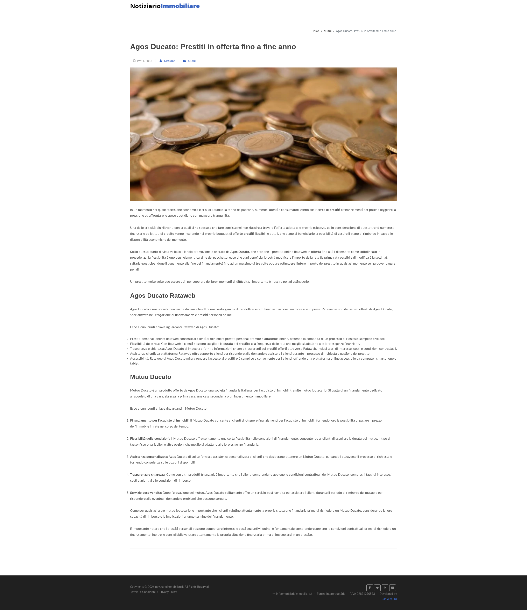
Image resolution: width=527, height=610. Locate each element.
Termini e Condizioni (142, 592)
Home (315, 31)
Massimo (169, 61)
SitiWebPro (389, 599)
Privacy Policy (168, 592)
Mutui (327, 31)
